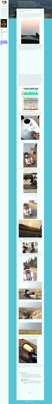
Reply (21, 386)
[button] (18, 369)
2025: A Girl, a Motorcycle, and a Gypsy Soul (26, 1)
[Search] (43, 2)
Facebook (2, 33)
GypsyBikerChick (26, 379)
